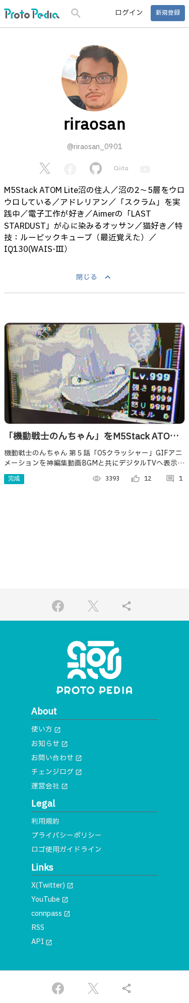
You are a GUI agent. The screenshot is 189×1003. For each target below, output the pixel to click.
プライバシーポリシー (66, 836)
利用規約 (45, 822)
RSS (37, 928)
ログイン (129, 13)
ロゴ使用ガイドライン (66, 850)
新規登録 (168, 13)
